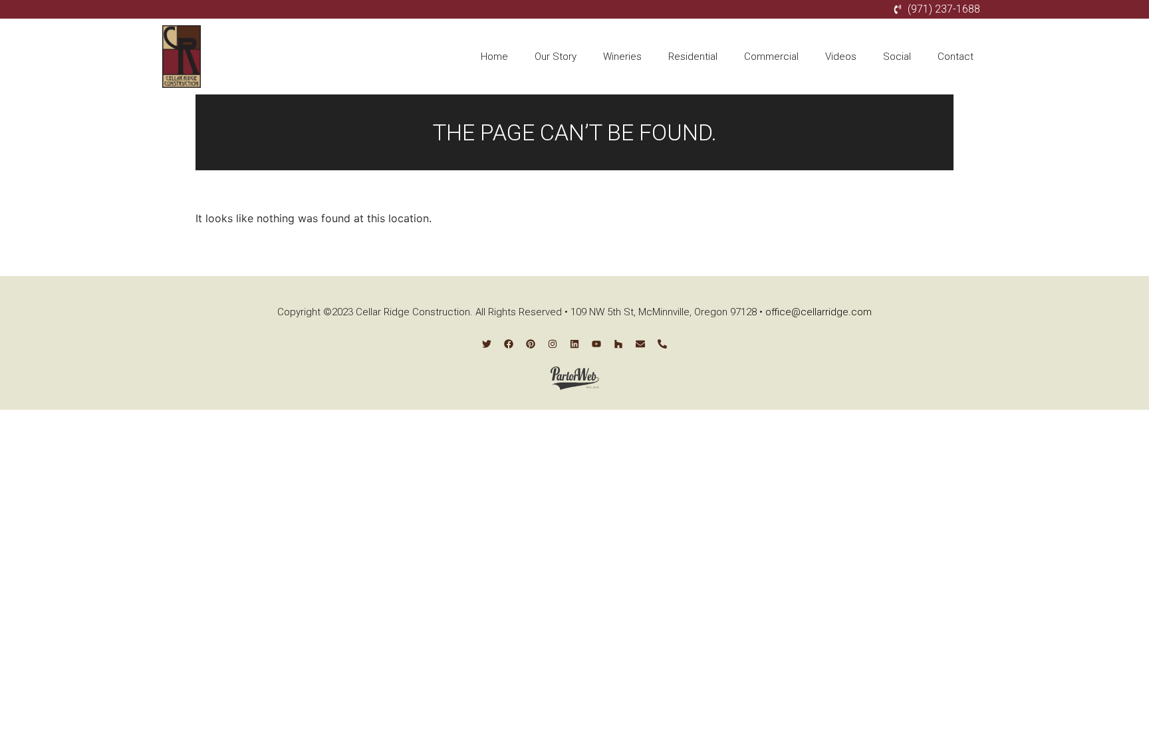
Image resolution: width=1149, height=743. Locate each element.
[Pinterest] (530, 344)
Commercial (771, 57)
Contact (955, 57)
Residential (692, 57)
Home (494, 57)
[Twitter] (486, 344)
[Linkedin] (574, 344)
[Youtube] (596, 344)
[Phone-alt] (662, 344)
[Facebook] (508, 344)
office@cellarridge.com (818, 312)
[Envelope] (640, 344)
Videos (840, 57)
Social (897, 57)
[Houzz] (618, 344)
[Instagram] (552, 344)
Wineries (622, 57)
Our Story (555, 57)
